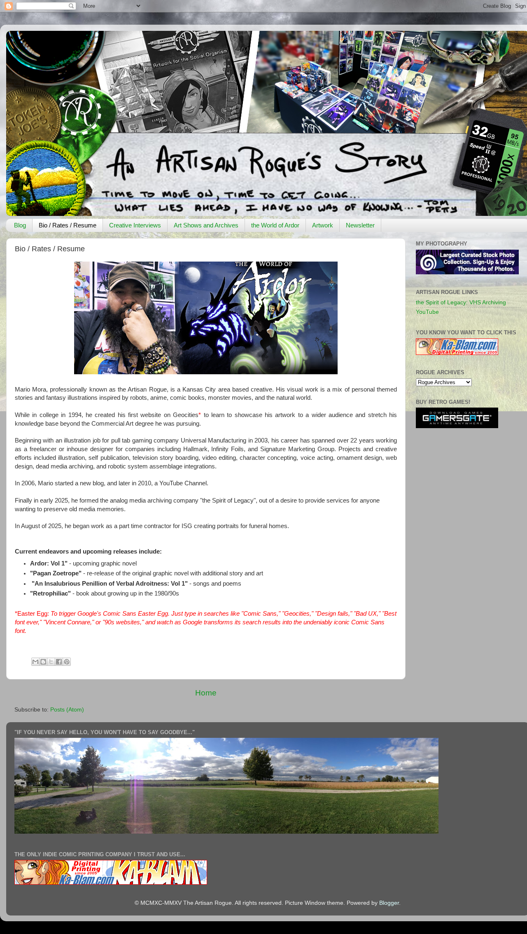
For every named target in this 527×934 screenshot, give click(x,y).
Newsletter (360, 225)
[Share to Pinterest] (67, 662)
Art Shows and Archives (206, 225)
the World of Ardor (275, 225)
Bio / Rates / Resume (67, 225)
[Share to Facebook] (59, 662)
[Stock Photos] (467, 272)
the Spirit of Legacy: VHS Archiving (461, 302)
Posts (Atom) (67, 710)
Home (206, 692)
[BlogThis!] (43, 662)
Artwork (322, 225)
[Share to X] (51, 662)
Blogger (389, 903)
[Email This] (35, 662)
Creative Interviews (135, 225)
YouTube (427, 312)
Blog (20, 225)
